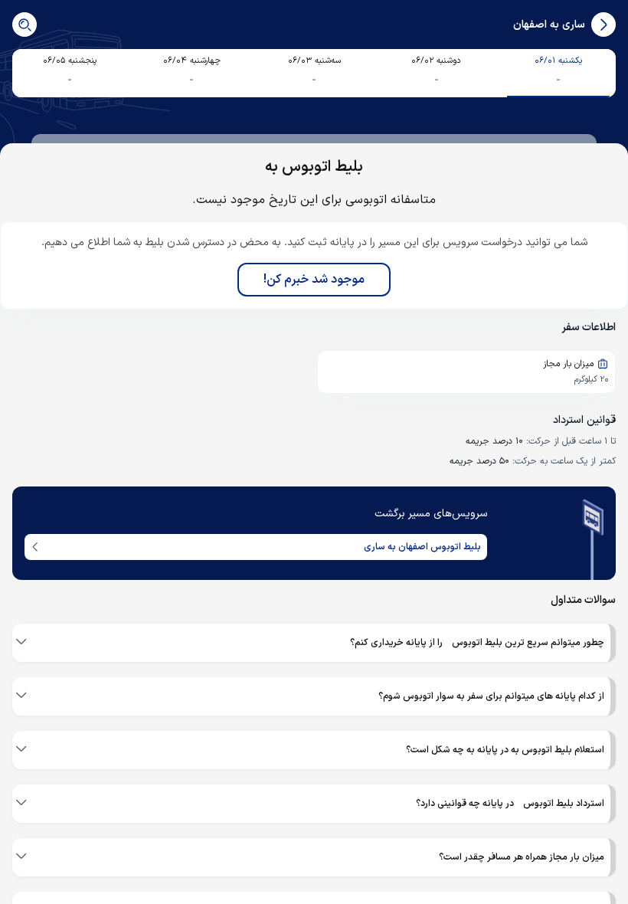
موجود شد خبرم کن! (314, 279)
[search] (24, 24)
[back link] (603, 24)
